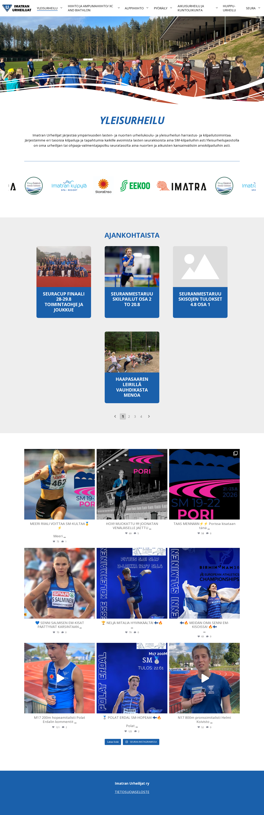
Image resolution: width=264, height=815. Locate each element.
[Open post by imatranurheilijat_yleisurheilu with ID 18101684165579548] (132, 678)
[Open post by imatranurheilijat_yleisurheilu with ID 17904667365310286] (59, 678)
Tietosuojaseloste (132, 792)
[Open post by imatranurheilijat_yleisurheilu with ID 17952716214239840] (132, 484)
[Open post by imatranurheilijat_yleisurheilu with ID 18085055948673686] (204, 583)
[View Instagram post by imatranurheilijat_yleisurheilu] (91, 515)
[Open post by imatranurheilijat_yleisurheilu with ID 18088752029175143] (204, 678)
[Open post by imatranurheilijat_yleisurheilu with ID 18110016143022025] (204, 484)
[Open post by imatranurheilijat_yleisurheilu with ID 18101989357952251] (59, 484)
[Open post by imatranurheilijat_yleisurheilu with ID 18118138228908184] (59, 583)
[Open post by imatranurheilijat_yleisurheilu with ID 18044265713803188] (132, 583)
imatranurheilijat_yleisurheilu (58, 452)
